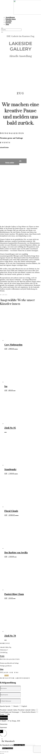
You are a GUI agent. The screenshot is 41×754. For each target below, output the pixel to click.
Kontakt (8, 22)
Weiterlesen (5, 432)
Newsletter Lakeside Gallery (8, 710)
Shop (7, 24)
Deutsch (15, 706)
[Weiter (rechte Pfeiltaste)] (3, 753)
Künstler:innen (11, 19)
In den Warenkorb (16, 515)
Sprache (2, 706)
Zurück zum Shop (19, 745)
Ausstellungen (10, 17)
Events (2, 656)
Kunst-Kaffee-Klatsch (29, 712)
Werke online (9, 162)
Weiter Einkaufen (7, 748)
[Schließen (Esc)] (7, 751)
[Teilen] (5, 751)
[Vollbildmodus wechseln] (3, 751)
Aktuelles (9, 21)
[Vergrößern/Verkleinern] (1, 751)
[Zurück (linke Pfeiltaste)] (1, 753)
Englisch (24, 706)
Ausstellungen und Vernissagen (9, 712)
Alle (8, 714)
